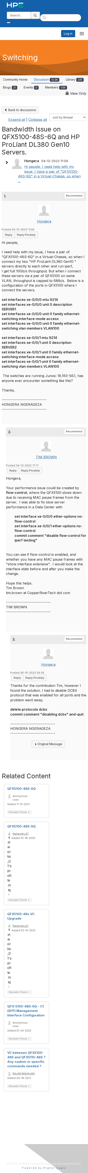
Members (55, 87)
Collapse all (37, 119)
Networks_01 (20, 833)
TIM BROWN (46, 457)
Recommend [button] (74, 195)
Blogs (9, 87)
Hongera (44, 221)
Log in (68, 33)
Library (74, 79)
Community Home (15, 79)
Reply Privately (26, 234)
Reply (8, 234)
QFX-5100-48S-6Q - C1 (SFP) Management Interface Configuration (25, 1010)
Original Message (49, 744)
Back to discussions (21, 110)
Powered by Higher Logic (44, 1167)
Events (30, 87)
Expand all (16, 119)
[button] (7, 162)
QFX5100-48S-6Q (21, 789)
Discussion (46, 79)
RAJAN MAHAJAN (24, 1073)
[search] (35, 15)
